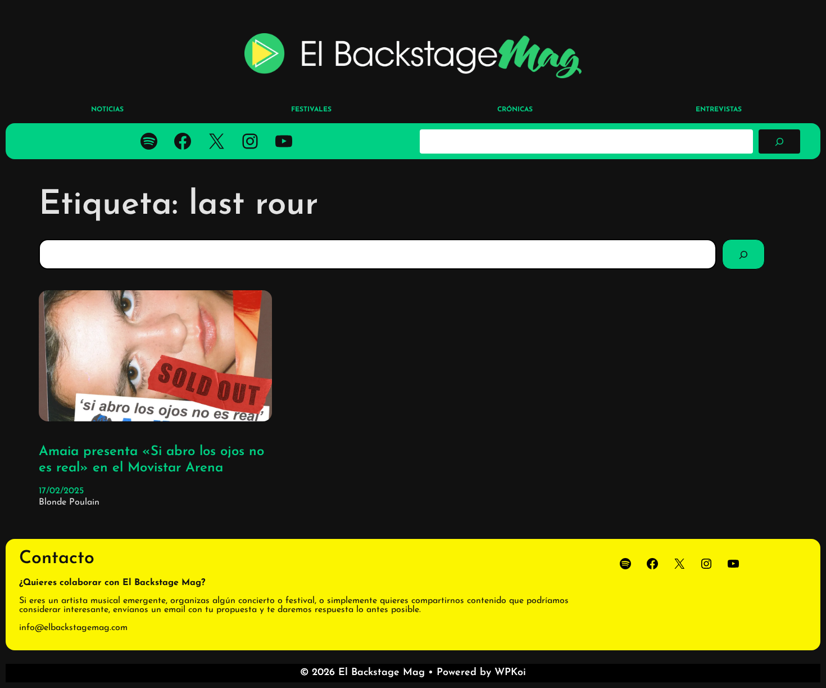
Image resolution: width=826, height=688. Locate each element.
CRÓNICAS (515, 109)
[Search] (743, 254)
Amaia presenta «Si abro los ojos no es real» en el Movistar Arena (151, 460)
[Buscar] (779, 141)
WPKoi (510, 673)
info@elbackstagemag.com (73, 627)
